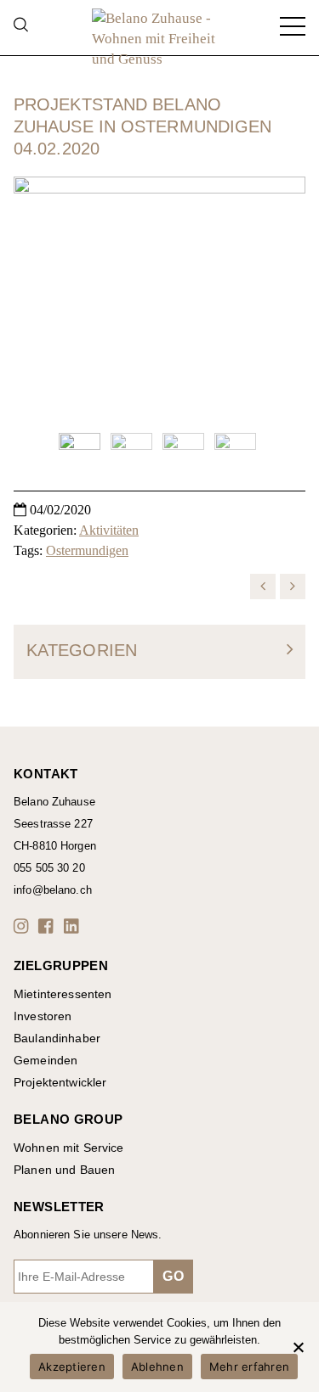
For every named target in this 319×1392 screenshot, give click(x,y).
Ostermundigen (87, 550)
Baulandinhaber (57, 1038)
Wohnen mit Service (69, 1147)
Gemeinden (45, 1060)
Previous (34, 297)
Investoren (42, 1016)
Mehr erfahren (249, 1366)
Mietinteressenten (62, 994)
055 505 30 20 (49, 868)
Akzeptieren (71, 1366)
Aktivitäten (109, 530)
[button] (24, 926)
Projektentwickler (60, 1082)
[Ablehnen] (297, 1347)
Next (284, 297)
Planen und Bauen (64, 1169)
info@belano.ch (53, 890)
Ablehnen (157, 1366)
